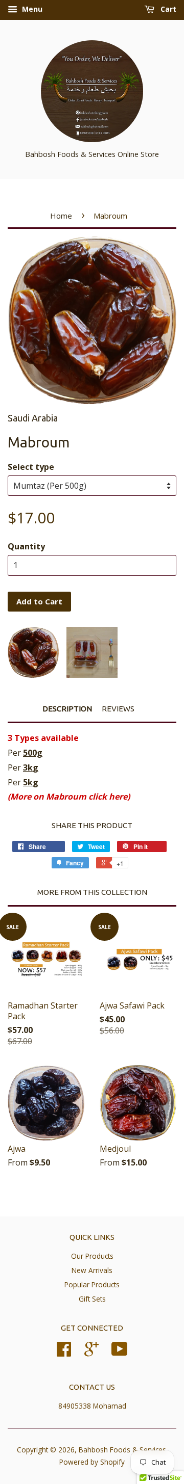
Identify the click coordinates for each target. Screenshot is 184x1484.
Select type (31, 466)
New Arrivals (92, 1270)
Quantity (26, 546)
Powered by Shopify (92, 1462)
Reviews (118, 708)
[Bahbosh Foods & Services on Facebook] (64, 1352)
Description (67, 708)
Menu (31, 9)
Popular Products (92, 1284)
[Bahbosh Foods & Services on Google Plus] (91, 1352)
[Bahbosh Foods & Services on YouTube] (119, 1352)
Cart (167, 9)
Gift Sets (92, 1299)
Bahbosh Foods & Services (122, 1449)
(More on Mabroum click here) (69, 796)
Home (61, 215)
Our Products (92, 1256)
